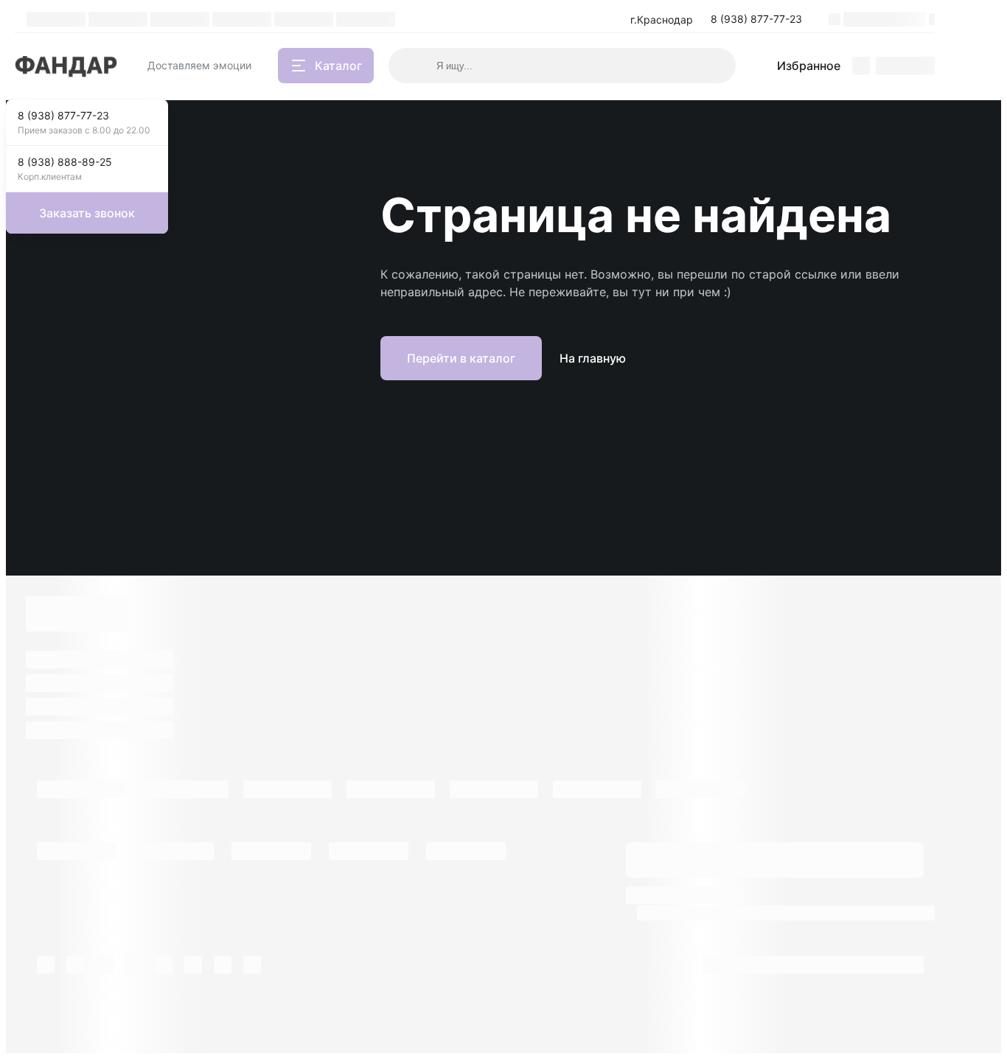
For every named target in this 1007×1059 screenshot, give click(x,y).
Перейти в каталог (461, 358)
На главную (593, 358)
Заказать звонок (87, 213)
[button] (761, 19)
